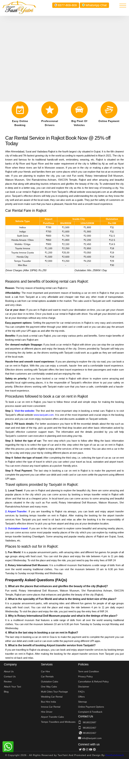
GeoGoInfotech (114, 755)
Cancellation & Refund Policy (93, 681)
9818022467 (89, 727)
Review (8, 681)
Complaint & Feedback (90, 711)
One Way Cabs (49, 686)
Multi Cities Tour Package (54, 691)
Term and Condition (88, 671)
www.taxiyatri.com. (44, 414)
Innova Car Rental (50, 706)
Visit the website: (25, 410)
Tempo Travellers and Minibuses (58, 722)
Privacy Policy (85, 676)
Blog (6, 691)
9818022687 (89, 722)
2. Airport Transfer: (16, 511)
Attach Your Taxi (12, 686)
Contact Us (10, 676)
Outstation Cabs (49, 681)
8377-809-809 (67, 5)
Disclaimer (83, 686)
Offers (81, 696)
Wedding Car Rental (51, 696)
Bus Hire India (48, 701)
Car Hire (45, 671)
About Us (9, 671)
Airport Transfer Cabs (52, 716)
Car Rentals (47, 676)
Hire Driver (46, 711)
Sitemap (82, 701)
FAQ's (81, 691)
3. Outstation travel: (16, 528)
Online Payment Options (91, 706)
